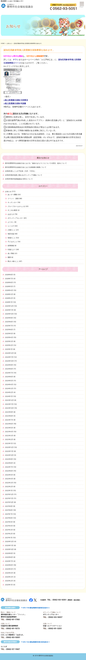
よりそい (11, 222)
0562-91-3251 (55, 628)
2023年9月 (9, 412)
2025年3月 (9, 341)
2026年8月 (9, 275)
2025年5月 (9, 334)
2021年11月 (9, 498)
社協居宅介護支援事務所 (9, 626)
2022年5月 (9, 475)
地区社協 (11, 234)
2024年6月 (9, 377)
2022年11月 (9, 451)
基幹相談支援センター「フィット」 (13, 614)
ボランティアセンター (15, 218)
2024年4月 (9, 384)
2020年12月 (9, 541)
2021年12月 (9, 494)
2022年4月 (9, 479)
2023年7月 (9, 420)
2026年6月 (9, 282)
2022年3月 (9, 483)
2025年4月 (9, 337)
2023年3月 (9, 436)
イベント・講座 (13, 198)
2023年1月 (9, 443)
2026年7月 (9, 279)
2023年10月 (9, 408)
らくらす (11, 226)
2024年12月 (9, 353)
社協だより (12, 249)
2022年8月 (9, 463)
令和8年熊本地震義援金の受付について (19, 179)
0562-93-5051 (59, 600)
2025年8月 (9, 322)
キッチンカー (12, 202)
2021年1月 (8, 538)
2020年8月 (9, 557)
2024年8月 (9, 369)
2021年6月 (9, 518)
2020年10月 (9, 549)
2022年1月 (9, 490)
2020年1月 (9, 585)
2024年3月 (9, 388)
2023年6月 (9, 424)
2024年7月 (9, 373)
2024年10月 (9, 361)
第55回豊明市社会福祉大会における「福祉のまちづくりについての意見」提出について (36, 163)
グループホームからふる (16, 206)
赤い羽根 (11, 253)
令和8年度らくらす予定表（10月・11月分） (20, 171)
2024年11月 (9, 357)
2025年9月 (9, 318)
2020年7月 (9, 561)
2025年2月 (9, 345)
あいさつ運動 (12, 195)
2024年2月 (9, 392)
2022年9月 (9, 459)
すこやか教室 (12, 210)
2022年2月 (9, 487)
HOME (3, 43)
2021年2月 (9, 534)
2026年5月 (9, 286)
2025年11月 (9, 310)
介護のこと (12, 230)
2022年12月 (9, 447)
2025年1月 (9, 349)
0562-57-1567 (13, 649)
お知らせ (9, 43)
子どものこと (12, 242)
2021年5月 (9, 522)
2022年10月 (9, 455)
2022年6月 (9, 471)
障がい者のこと (13, 261)
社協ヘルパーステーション (52, 626)
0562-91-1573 (13, 628)
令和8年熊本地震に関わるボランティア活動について (23, 175)
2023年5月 (9, 428)
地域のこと (12, 238)
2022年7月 (9, 467)
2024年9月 (9, 365)
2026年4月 (9, 290)
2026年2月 (9, 298)
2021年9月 (9, 506)
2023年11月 (9, 404)
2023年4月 (9, 432)
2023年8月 (9, 416)
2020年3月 (9, 577)
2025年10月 (9, 314)
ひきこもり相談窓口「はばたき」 (12, 635)
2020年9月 (9, 553)
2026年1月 (9, 302)
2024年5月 (9, 381)
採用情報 (11, 246)
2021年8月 (9, 510)
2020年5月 (9, 569)
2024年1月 (9, 396)
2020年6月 (9, 565)
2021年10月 (9, 502)
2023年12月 (9, 400)
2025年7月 (9, 326)
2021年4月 (9, 526)
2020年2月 (9, 581)
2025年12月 (9, 306)
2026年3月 (9, 294)
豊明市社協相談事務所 (9, 617)
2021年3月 (9, 530)
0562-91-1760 (13, 619)
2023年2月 (9, 439)
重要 (9, 257)
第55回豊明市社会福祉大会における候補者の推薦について (25, 167)
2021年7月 (9, 514)
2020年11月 (9, 545)
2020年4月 (9, 573)
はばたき (11, 214)
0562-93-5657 (55, 617)
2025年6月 (9, 330)
